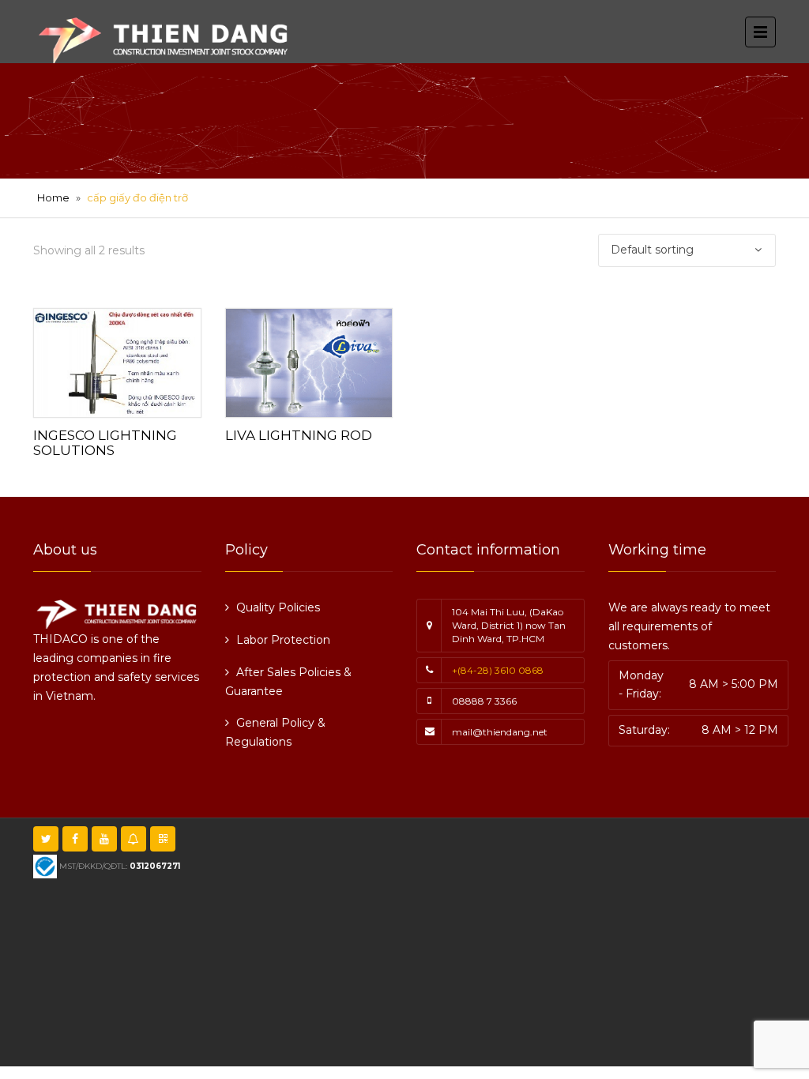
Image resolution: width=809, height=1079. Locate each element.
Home (53, 197)
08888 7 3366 (484, 701)
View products (117, 359)
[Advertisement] (523, 940)
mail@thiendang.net (499, 732)
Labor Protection (283, 640)
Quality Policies (278, 607)
